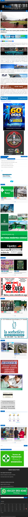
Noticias (2, 29)
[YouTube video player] (7, 156)
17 (12, 508)
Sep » (2, 512)
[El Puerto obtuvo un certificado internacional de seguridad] (13, 347)
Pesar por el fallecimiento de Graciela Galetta (7, 167)
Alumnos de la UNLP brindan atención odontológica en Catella (9, 162)
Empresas (21, 350)
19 (20, 508)
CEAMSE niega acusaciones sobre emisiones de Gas (7, 160)
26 (20, 509)
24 (12, 509)
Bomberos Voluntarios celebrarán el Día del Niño (7, 165)
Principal (4, 29)
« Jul (1, 512)
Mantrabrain (14, 516)
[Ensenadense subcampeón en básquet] (13, 305)
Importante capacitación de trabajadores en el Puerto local (24, 156)
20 (24, 508)
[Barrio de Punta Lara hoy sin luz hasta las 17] (13, 191)
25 (16, 509)
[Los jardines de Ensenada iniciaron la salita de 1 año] (13, 265)
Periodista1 (7, 33)
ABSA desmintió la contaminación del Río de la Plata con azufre (4, 157)
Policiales (11, 438)
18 (16, 508)
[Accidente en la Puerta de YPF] (13, 432)
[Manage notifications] (26, 508)
